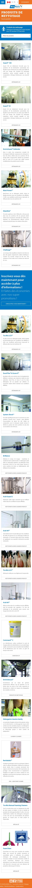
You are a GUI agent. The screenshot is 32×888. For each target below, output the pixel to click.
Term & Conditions (9, 886)
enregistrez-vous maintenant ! (16, 304)
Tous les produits (6, 19)
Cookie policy (19, 886)
